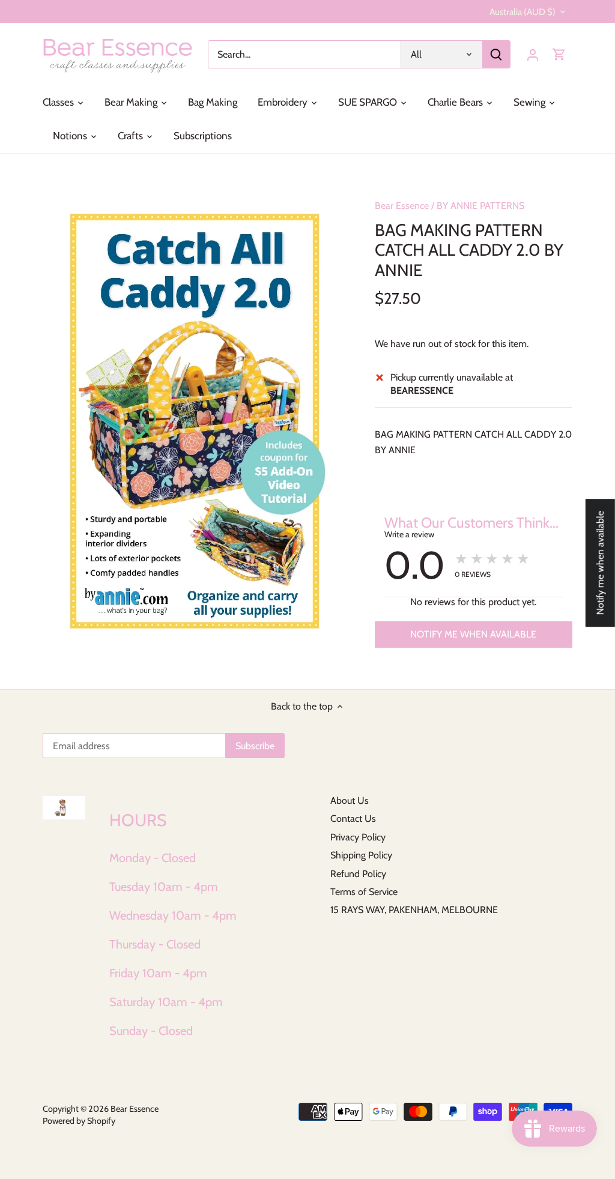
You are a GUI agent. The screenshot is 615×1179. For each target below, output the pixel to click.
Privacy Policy (358, 837)
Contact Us (353, 818)
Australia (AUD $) (522, 12)
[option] (194, 421)
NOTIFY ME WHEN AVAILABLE (473, 634)
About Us (349, 800)
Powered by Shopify (79, 1120)
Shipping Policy (361, 855)
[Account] (533, 54)
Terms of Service (364, 891)
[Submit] (496, 54)
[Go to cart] (559, 54)
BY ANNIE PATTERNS (480, 205)
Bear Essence (402, 205)
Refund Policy (358, 873)
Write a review (409, 534)
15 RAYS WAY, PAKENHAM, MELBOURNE (414, 909)
